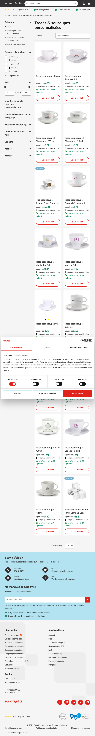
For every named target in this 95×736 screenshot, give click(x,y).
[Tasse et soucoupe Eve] (48, 303)
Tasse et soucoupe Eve (47, 323)
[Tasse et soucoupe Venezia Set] (77, 241)
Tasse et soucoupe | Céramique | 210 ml (74, 139)
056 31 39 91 (10, 679)
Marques (52, 665)
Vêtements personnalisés (15, 657)
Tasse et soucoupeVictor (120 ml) (48, 449)
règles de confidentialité (46, 605)
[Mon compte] (84, 3)
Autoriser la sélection (47, 394)
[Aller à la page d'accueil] (16, 3)
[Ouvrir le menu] (6, 3)
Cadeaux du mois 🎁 (13, 635)
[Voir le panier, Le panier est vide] (89, 3)
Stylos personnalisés (13, 639)
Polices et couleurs (56, 661)
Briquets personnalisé (13, 642)
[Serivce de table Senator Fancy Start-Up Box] (77, 489)
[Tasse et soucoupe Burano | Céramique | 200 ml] (77, 179)
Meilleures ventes (12, 668)
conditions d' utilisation (68, 605)
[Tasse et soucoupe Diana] (48, 55)
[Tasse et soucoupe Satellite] (77, 303)
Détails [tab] (47, 347)
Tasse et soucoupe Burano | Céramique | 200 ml (75, 201)
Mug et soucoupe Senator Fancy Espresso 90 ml (47, 201)
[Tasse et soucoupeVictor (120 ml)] (48, 427)
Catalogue (9, 665)
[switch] (36, 384)
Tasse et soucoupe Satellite (74, 325)
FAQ (50, 650)
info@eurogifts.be (12, 682)
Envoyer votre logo (55, 654)
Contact (51, 635)
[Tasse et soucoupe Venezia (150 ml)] (77, 427)
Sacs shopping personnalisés (17, 661)
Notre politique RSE (56, 646)
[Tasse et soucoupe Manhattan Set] (48, 241)
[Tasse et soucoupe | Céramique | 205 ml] (48, 117)
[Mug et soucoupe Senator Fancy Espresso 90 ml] (48, 179)
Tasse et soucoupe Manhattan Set (45, 263)
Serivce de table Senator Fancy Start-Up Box (76, 511)
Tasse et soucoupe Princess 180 (74, 77)
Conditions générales (13, 728)
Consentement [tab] (16, 347)
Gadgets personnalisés (14, 654)
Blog (50, 639)
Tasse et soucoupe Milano (45, 511)
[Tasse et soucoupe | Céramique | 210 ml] (77, 117)
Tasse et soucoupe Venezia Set (74, 263)
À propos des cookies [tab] (78, 347)
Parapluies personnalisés (15, 646)
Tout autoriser (77, 394)
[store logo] (26, 702)
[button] (29, 22)
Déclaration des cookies (80, 728)
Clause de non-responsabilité (16, 733)
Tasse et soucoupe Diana (48, 76)
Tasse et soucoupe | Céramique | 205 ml (45, 139)
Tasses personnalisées (14, 650)
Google (81, 605)
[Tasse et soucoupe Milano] (48, 489)
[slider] (5, 87)
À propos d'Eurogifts (56, 642)
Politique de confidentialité (46, 728)
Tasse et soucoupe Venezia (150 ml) (74, 449)
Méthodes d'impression (57, 657)
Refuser (17, 394)
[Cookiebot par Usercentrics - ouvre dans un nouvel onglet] (82, 340)
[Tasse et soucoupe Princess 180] (77, 55)
